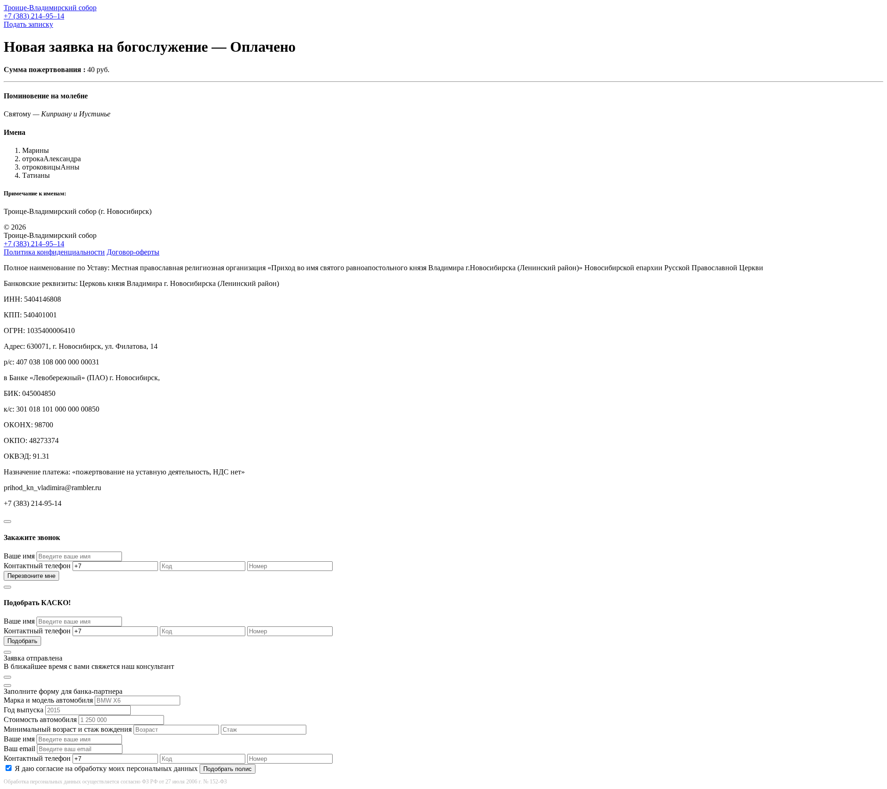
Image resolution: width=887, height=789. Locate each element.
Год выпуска (23, 710)
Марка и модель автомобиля (48, 700)
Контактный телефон (37, 566)
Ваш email (19, 749)
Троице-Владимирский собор (50, 8)
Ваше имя (19, 556)
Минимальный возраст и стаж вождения (68, 729)
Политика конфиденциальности (54, 252)
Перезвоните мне (31, 575)
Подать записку (28, 24)
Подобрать (22, 640)
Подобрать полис (227, 768)
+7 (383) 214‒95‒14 (34, 16)
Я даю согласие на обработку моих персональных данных (106, 768)
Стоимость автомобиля (40, 719)
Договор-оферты (133, 252)
